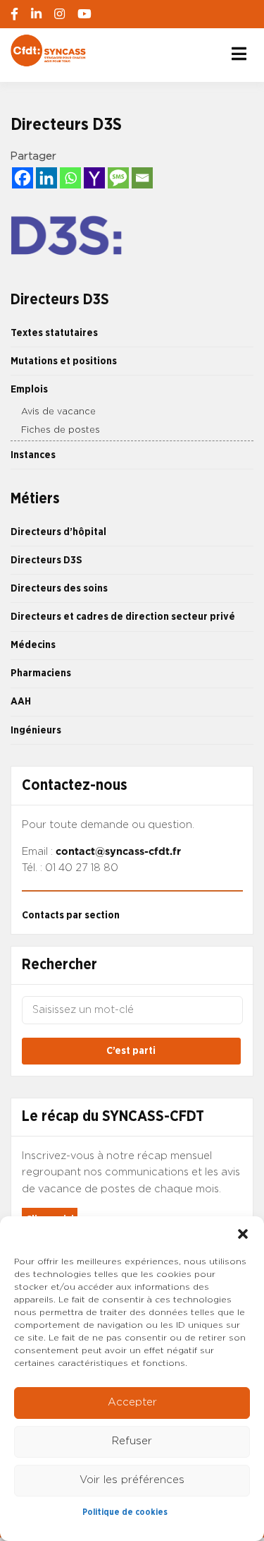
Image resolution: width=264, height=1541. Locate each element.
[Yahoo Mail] (94, 177)
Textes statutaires (54, 333)
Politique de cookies (125, 1512)
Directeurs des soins (59, 588)
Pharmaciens (41, 673)
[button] (243, 1234)
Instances (33, 455)
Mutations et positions (64, 361)
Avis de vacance (58, 411)
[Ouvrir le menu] (239, 53)
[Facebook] (22, 177)
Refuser (132, 1441)
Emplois (29, 389)
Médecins (33, 645)
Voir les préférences (132, 1480)
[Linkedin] (46, 177)
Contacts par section (71, 915)
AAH (21, 701)
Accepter (132, 1402)
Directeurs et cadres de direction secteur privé (123, 616)
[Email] (142, 177)
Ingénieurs (36, 730)
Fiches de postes (60, 430)
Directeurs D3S (46, 560)
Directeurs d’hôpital (58, 532)
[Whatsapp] (70, 177)
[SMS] (118, 177)
